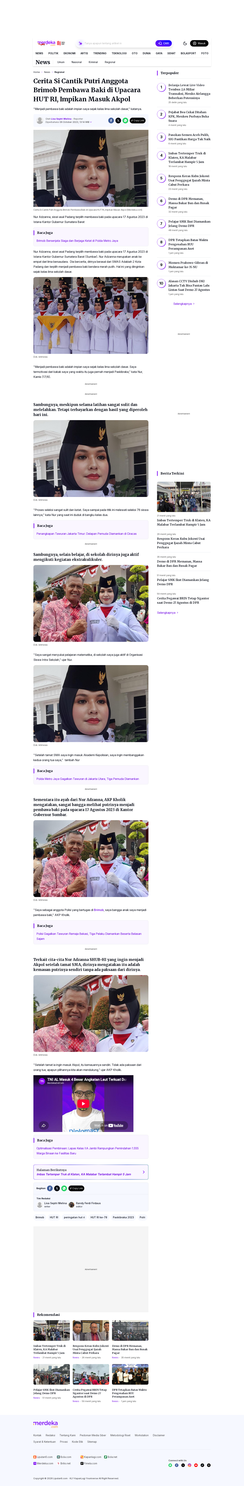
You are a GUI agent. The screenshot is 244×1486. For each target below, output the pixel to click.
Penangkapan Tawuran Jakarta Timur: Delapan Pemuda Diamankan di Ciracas (86, 533)
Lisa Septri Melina (61, 118)
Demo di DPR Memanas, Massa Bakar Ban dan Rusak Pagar (130, 1349)
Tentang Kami (67, 1435)
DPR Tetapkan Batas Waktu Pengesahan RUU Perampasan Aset (129, 1393)
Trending (99, 53)
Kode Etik (77, 1441)
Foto (204, 53)
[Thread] (209, 1465)
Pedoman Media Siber (93, 1435)
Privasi (64, 1441)
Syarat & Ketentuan (44, 1441)
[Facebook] (176, 1465)
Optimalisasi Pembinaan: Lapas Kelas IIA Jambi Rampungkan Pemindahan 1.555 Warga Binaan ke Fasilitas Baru (87, 1150)
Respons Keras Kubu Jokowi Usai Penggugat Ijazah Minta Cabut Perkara (91, 1349)
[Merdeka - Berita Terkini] (51, 43)
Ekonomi (70, 53)
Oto (135, 53)
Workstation (142, 1435)
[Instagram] (189, 1465)
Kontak (37, 1435)
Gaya (159, 53)
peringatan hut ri (74, 1217)
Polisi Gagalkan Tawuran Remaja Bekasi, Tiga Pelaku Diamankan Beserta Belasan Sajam (88, 936)
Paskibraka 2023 (123, 1217)
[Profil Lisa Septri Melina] (39, 120)
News (39, 53)
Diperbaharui (67, 122)
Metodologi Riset (120, 1435)
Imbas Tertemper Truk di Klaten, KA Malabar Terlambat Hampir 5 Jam (49, 1349)
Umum (60, 62)
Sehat (171, 53)
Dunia (147, 53)
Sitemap (92, 1441)
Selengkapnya (182, 304)
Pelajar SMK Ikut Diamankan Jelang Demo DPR (51, 1391)
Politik (53, 53)
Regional (110, 62)
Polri (142, 1217)
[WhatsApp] (170, 1465)
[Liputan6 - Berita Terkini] (45, 1424)
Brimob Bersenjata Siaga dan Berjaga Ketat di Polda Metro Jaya (77, 240)
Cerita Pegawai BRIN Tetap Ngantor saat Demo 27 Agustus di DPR (90, 1393)
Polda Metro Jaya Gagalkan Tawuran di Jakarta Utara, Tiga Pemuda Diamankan (87, 779)
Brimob (99, 910)
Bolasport (188, 53)
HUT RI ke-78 (99, 1217)
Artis (84, 53)
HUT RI (54, 1217)
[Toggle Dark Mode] (185, 43)
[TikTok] (202, 1465)
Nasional (77, 62)
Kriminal (93, 62)
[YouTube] (196, 1465)
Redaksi (50, 1435)
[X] (183, 1465)
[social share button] (111, 120)
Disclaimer (159, 1435)
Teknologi (119, 53)
